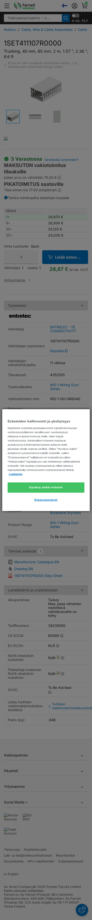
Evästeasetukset (46, 499)
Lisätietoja (15, 474)
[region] (46, 460)
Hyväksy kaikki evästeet (46, 487)
